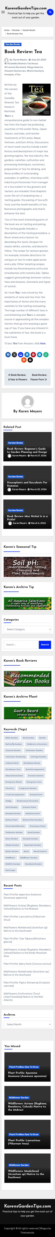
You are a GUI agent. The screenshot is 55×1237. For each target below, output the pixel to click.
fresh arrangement (15, 795)
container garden (34, 750)
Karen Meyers (20, 60)
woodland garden (33, 864)
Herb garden (11, 807)
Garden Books (13, 44)
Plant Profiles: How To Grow (23, 1067)
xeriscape (10, 870)
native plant (12, 820)
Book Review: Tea (23, 52)
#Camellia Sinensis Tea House (22, 63)
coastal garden (13, 750)
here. (43, 343)
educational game (14, 776)
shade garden (12, 845)
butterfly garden (14, 744)
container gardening (16, 757)
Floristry (10, 788)
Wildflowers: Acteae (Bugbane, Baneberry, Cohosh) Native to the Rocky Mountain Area (27, 952)
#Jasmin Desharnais (15, 71)
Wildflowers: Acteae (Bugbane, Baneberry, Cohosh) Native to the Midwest (27, 1106)
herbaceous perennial (27, 801)
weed (26, 851)
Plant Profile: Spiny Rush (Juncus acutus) (27, 963)
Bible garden (12, 738)
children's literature (37, 744)
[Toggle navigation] (3, 12)
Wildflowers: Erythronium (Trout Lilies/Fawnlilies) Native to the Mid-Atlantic (24, 996)
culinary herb (12, 763)
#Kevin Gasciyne (35, 71)
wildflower (10, 858)
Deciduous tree (13, 769)
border (42, 738)
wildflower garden (28, 858)
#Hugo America (35, 67)
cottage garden (38, 757)
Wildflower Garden (19, 1097)
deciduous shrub (32, 763)
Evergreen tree (34, 782)
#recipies (9, 74)
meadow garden (13, 813)
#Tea (17, 74)
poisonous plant (37, 826)
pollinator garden (14, 832)
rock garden (34, 832)
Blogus (44, 1228)
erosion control (35, 776)
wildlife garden (13, 864)
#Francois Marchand (15, 67)
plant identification (15, 826)
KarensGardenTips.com (26, 8)
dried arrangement (35, 769)
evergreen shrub (14, 782)
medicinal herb (33, 813)
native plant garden (32, 820)
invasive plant (29, 807)
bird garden (28, 738)
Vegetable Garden (32, 845)
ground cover (36, 795)
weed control (40, 851)
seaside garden (30, 839)
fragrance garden (28, 788)
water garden (12, 851)
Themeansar (27, 1232)
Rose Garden (12, 839)
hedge (9, 801)
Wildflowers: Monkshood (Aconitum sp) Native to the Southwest (26, 1174)
